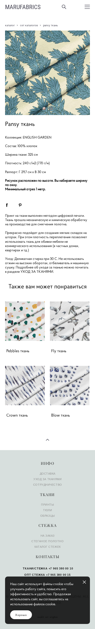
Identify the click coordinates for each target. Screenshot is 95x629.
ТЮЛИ (47, 510)
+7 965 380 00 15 (58, 574)
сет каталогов (29, 25)
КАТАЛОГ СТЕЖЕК (47, 546)
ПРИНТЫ (47, 504)
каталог (10, 25)
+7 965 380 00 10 (61, 568)
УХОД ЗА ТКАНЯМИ (37, 271)
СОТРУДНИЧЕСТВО (47, 484)
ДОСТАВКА (47, 473)
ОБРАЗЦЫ (47, 515)
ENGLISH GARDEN (37, 137)
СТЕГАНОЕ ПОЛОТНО (47, 541)
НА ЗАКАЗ (48, 535)
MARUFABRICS (23, 7)
